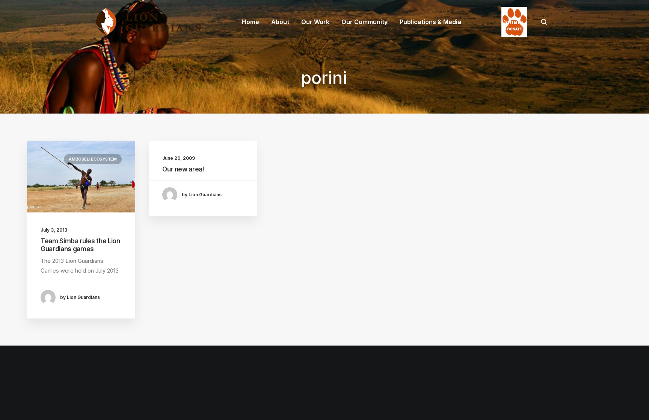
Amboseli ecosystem (93, 159)
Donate (512, 22)
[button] (547, 22)
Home (250, 22)
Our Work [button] (315, 22)
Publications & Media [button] (430, 22)
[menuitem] (250, 22)
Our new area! (183, 169)
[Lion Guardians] (148, 22)
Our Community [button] (364, 22)
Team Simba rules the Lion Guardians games (80, 244)
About (280, 22)
